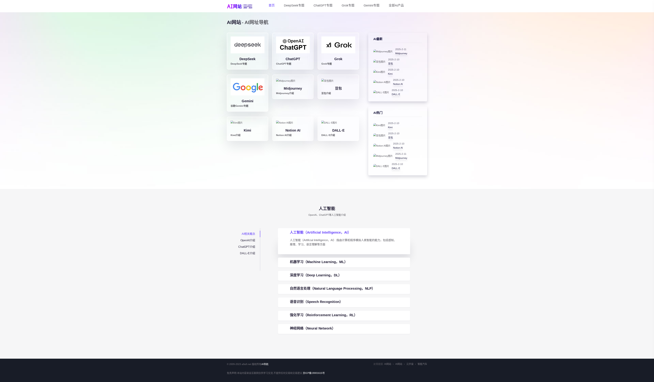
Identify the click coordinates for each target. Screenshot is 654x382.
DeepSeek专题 (294, 5)
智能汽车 (422, 364)
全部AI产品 (396, 5)
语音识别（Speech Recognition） (316, 302)
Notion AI (292, 130)
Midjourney (293, 88)
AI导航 (264, 364)
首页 (272, 5)
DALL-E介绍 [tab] (247, 253)
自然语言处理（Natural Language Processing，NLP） (332, 288)
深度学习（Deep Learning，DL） (316, 275)
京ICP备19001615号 (314, 373)
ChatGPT (293, 59)
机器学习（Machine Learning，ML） (319, 262)
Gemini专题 (371, 5)
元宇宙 (410, 364)
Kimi (247, 130)
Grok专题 (348, 5)
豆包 (338, 88)
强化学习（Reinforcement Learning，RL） (323, 315)
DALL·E (338, 130)
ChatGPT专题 (323, 5)
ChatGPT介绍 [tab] (246, 246)
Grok (338, 59)
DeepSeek (247, 59)
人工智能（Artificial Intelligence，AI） (320, 232)
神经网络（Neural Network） (312, 328)
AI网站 (387, 364)
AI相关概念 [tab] (248, 233)
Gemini (247, 101)
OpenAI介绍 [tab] (247, 240)
